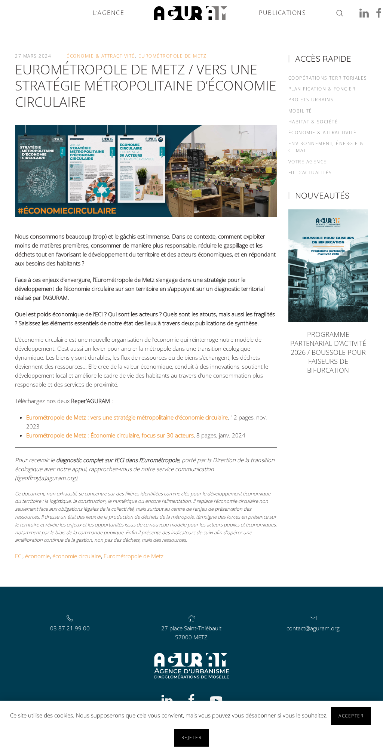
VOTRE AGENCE (307, 162)
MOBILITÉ (300, 111)
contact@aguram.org (313, 628)
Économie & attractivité (101, 56)
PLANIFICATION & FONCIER (322, 89)
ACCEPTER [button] (351, 716)
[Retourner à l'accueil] (191, 13)
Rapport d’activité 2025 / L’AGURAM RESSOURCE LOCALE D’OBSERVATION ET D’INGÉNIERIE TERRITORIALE (328, 352)
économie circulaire (76, 556)
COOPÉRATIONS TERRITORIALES (327, 78)
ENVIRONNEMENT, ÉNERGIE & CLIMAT (326, 147)
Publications (282, 13)
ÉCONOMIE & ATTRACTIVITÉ (322, 132)
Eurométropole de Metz (172, 56)
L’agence (108, 13)
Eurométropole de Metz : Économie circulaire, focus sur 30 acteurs (110, 435)
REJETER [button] (191, 737)
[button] (339, 13)
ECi (18, 556)
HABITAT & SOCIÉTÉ (313, 122)
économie (37, 556)
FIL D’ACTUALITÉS (310, 172)
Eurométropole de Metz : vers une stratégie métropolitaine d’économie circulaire (127, 417)
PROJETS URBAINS (311, 99)
